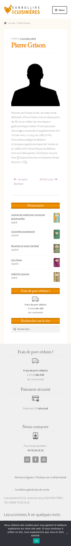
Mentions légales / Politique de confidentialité (40, 477)
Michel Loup (46, 180)
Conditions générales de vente (32, 489)
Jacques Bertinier (22, 181)
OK (36, 540)
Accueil (11, 23)
